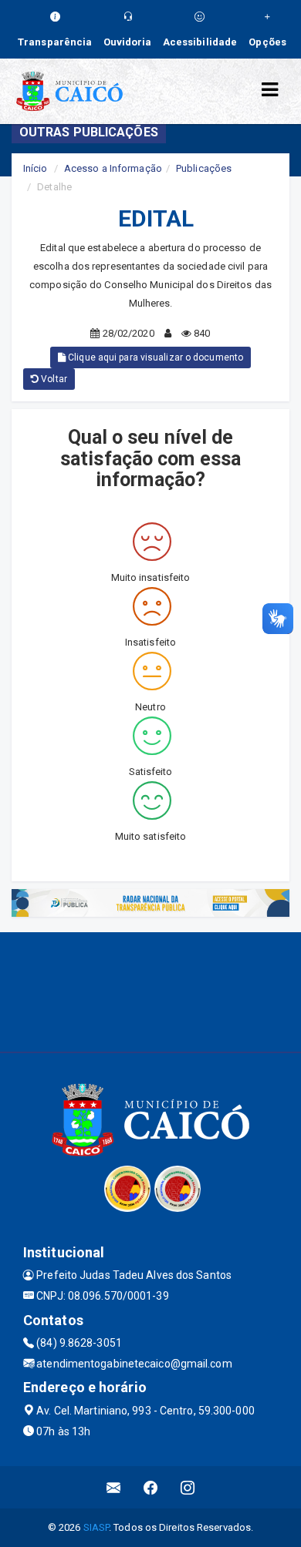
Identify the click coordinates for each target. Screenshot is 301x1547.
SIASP (96, 1527)
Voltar (53, 379)
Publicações (204, 168)
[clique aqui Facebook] (150, 1487)
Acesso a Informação (113, 168)
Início (35, 168)
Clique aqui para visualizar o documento (154, 357)
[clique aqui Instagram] (187, 1487)
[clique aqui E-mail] (113, 1487)
